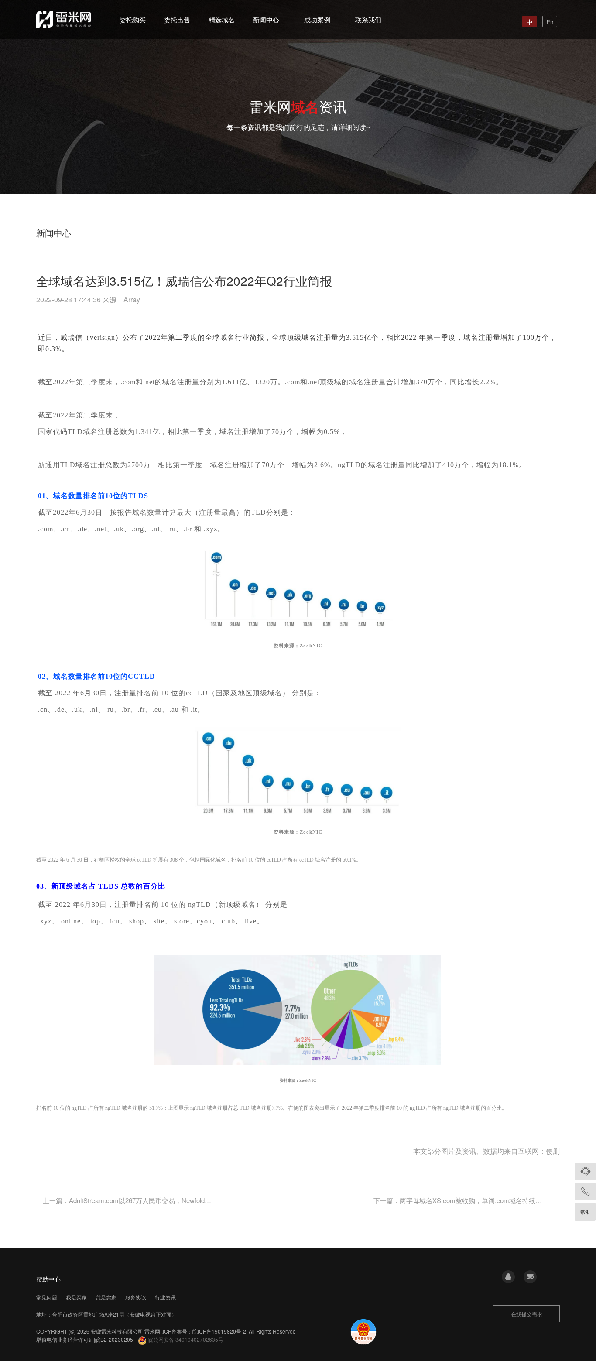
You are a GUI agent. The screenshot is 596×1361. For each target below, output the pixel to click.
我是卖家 (106, 1297)
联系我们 (368, 19)
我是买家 (76, 1297)
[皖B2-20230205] (114, 1339)
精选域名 (222, 19)
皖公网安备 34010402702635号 (185, 1339)
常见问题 (46, 1297)
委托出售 (177, 19)
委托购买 (133, 19)
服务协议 (135, 1297)
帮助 (585, 1211)
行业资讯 (165, 1297)
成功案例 (317, 19)
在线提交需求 (526, 1313)
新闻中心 (266, 19)
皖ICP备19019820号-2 (219, 1331)
